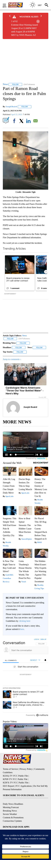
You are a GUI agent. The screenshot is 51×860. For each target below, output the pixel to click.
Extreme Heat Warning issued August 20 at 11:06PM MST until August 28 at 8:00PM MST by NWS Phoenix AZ (24, 30)
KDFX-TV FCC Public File (15, 782)
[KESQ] (18, 5)
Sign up (43, 639)
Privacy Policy (26, 769)
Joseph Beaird (11, 106)
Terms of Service (10, 769)
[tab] (11, 660)
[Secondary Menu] (6, 5)
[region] (25, 678)
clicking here (24, 621)
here (22, 629)
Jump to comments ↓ (12, 359)
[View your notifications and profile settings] (45, 660)
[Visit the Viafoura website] (42, 715)
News (24, 336)
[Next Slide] (46, 272)
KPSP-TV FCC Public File (15, 779)
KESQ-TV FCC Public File (15, 776)
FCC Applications (24, 786)
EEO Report (8, 786)
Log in (36, 639)
